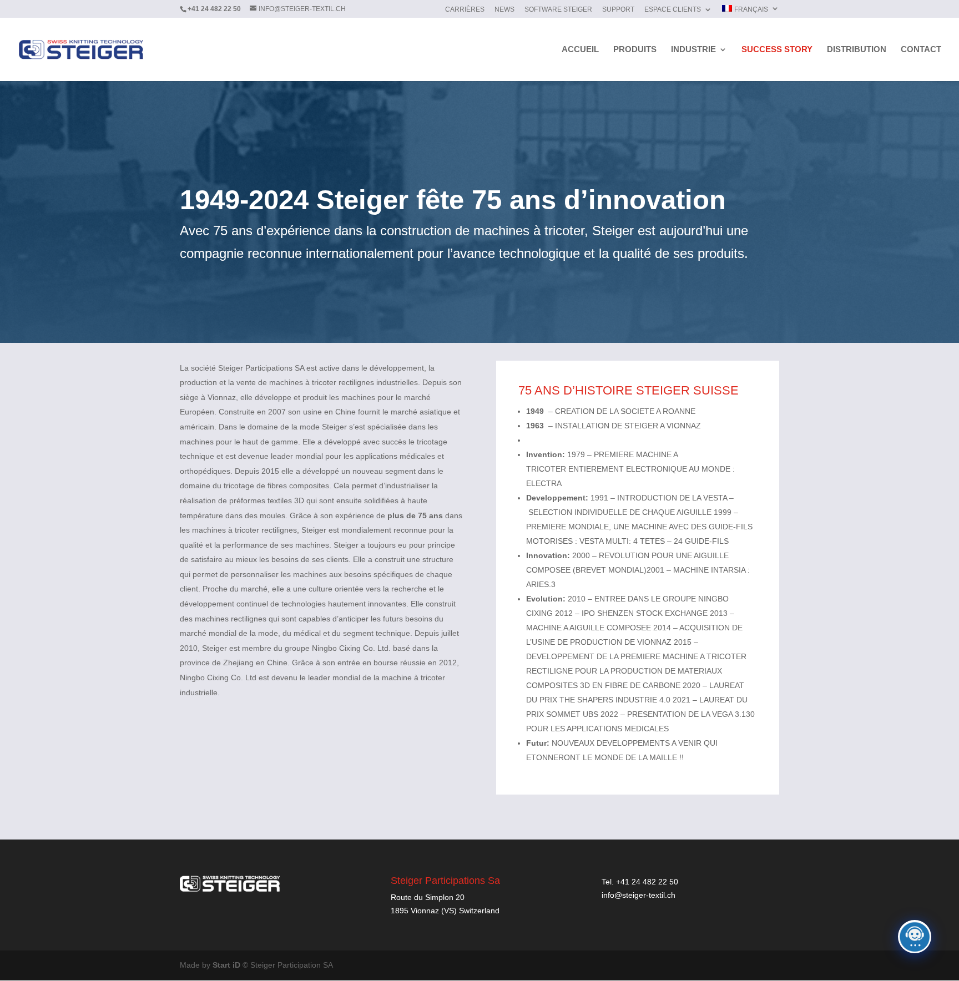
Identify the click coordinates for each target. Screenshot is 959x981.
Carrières (464, 9)
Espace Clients (672, 9)
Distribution (856, 49)
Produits (635, 49)
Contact (921, 49)
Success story (776, 49)
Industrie (693, 49)
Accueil (580, 49)
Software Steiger (558, 9)
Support (618, 9)
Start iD (226, 964)
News (504, 9)
